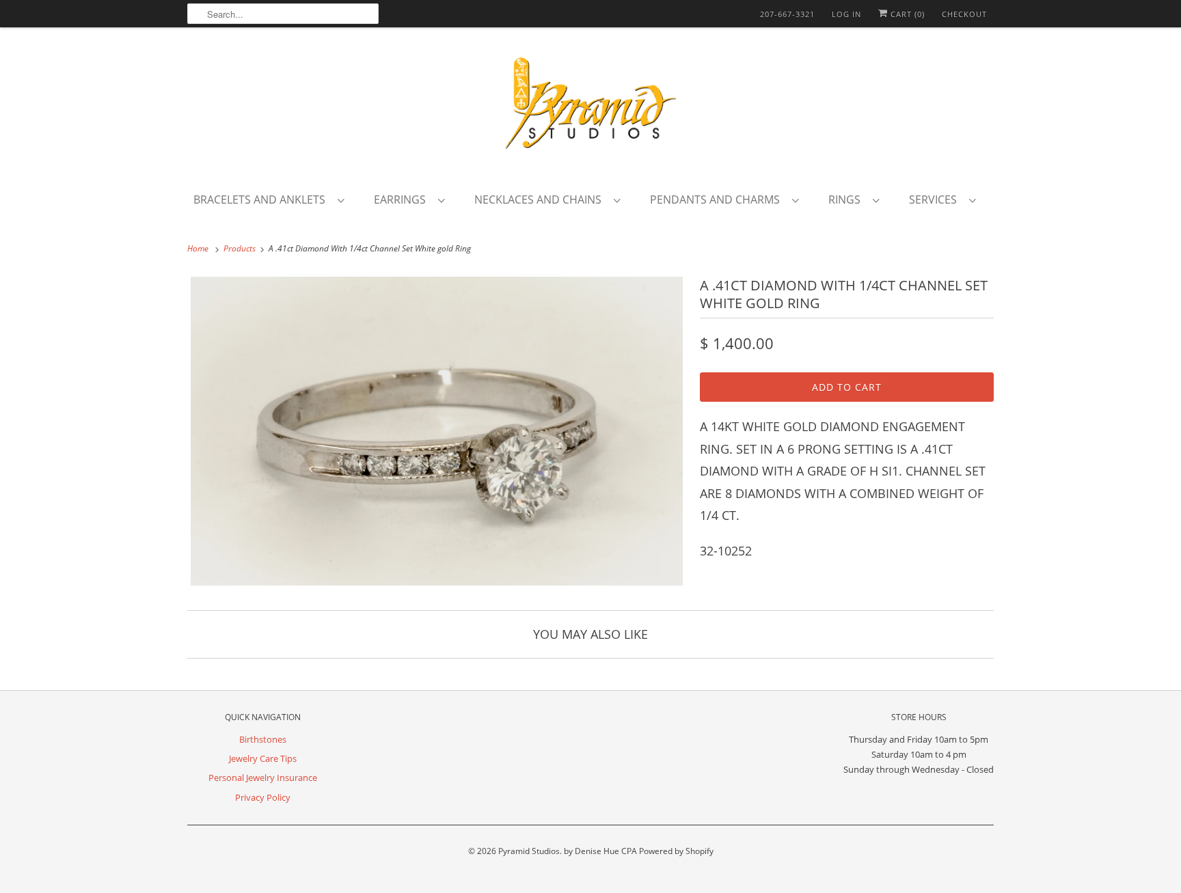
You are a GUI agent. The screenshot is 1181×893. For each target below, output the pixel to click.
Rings (847, 199)
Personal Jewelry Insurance (262, 777)
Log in (846, 14)
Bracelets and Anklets (262, 199)
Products (240, 248)
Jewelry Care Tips (263, 758)
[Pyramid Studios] (590, 108)
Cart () (906, 14)
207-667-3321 (787, 14)
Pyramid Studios (529, 851)
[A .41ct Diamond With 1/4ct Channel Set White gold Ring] (437, 431)
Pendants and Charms (717, 199)
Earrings (402, 199)
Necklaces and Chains (540, 199)
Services (935, 199)
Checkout (964, 14)
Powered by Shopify (676, 851)
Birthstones (262, 739)
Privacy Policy (262, 797)
